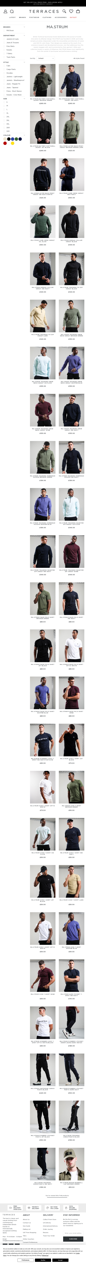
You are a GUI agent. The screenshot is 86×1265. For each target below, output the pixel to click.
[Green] (16, 139)
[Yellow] (12, 143)
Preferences (25, 1260)
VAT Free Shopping (29, 1232)
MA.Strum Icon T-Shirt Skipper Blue (71, 947)
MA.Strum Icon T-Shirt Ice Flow (43, 853)
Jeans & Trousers (13, 42)
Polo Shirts (10, 46)
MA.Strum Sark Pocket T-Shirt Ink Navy (71, 994)
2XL (8, 117)
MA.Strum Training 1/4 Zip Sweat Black (71, 288)
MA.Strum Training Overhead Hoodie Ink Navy (71, 476)
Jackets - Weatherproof (15, 80)
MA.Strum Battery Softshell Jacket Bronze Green (42, 99)
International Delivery (50, 1226)
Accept (60, 1260)
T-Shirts (9, 53)
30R (8, 128)
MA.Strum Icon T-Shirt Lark (72, 900)
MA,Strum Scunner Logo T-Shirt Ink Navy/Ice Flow (42, 759)
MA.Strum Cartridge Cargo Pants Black (43, 1089)
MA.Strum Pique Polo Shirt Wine (71, 712)
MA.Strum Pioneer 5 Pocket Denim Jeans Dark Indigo (71, 1042)
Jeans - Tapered (12, 87)
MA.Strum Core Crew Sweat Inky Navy (71, 194)
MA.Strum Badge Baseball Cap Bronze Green (71, 1183)
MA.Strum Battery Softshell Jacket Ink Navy (71, 99)
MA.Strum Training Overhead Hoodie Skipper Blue (42, 523)
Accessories (61, 17)
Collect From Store (49, 1219)
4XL (8, 124)
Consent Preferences (30, 1242)
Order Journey (48, 1229)
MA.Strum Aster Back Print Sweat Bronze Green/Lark (71, 146)
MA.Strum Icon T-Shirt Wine (43, 994)
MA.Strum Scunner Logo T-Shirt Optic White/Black (42, 1042)
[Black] (8, 139)
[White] (8, 143)
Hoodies (10, 73)
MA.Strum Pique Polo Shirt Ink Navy (71, 618)
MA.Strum (10, 30)
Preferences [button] (45, 1255)
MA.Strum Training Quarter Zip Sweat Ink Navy (43, 570)
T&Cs (24, 1236)
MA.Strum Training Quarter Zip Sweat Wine (71, 570)
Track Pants (11, 57)
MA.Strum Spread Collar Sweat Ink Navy (42, 288)
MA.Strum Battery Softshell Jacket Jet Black (42, 146)
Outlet (73, 17)
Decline (43, 1260)
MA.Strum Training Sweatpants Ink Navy (42, 1183)
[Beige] (5, 139)
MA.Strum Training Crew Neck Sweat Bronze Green (71, 335)
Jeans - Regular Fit (13, 84)
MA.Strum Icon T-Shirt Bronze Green (71, 806)
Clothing (47, 17)
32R (8, 131)
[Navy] (20, 139)
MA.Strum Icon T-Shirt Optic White (42, 806)
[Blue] (12, 139)
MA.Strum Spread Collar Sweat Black (71, 241)
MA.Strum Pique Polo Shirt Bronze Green (42, 618)
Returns (45, 1232)
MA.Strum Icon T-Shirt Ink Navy (71, 853)
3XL (8, 120)
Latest (12, 17)
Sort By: (32, 58)
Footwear (34, 17)
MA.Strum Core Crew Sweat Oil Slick (43, 241)
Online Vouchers (28, 1239)
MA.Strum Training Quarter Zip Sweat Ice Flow (71, 523)
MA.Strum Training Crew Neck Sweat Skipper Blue (71, 382)
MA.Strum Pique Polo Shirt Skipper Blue (42, 712)
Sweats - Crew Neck (14, 95)
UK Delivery (47, 1223)
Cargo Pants (11, 69)
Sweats (9, 50)
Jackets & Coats (13, 39)
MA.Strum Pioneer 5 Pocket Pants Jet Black (43, 1136)
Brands (22, 17)
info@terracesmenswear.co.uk (13, 1240)
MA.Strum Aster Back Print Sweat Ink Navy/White (43, 194)
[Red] (5, 143)
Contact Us (27, 1223)
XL (7, 113)
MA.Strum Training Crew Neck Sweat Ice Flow (42, 382)
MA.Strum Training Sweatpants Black (71, 1136)
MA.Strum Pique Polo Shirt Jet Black (42, 665)
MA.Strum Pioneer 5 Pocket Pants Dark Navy (71, 1089)
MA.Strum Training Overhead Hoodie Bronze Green (42, 476)
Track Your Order (49, 1236)
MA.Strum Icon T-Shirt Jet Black (71, 759)
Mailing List (27, 1229)
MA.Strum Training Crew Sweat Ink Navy (71, 429)
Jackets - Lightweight (15, 76)
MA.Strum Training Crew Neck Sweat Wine (42, 429)
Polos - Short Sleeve (14, 91)
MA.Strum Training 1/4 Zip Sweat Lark (43, 335)
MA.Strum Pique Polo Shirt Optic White (71, 665)
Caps (8, 66)
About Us (26, 1219)
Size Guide (26, 1226)
